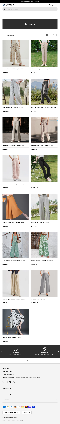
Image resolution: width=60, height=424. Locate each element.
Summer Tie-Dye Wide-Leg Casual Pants (13, 69)
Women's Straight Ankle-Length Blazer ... (42, 69)
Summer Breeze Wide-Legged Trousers (42, 145)
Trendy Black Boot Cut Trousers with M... (42, 184)
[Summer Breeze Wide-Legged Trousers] (44, 130)
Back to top (30, 360)
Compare (41, 35)
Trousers (8, 14)
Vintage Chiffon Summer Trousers (11, 337)
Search (3, 420)
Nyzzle (7, 417)
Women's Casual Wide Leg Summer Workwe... (44, 107)
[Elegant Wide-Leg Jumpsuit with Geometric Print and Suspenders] (15, 245)
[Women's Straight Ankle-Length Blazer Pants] (44, 53)
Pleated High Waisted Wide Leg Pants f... (13, 299)
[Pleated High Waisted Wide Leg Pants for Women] (15, 283)
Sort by (4, 35)
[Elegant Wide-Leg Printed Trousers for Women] (44, 245)
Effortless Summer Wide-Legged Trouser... (14, 145)
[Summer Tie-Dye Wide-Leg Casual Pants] (15, 53)
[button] (53, 5)
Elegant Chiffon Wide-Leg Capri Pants (13, 222)
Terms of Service (11, 420)
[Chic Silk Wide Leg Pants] (44, 283)
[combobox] (30, 9)
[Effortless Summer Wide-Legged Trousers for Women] (15, 130)
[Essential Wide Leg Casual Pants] (44, 207)
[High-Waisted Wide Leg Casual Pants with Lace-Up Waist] (15, 92)
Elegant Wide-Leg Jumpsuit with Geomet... (14, 260)
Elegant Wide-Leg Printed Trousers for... (42, 260)
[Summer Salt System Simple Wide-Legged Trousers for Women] (15, 168)
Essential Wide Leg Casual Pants (40, 222)
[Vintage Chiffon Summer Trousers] (15, 322)
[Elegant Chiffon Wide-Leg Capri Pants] (15, 207)
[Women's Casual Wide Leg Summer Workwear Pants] (44, 92)
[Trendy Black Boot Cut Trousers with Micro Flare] (44, 168)
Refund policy (20, 420)
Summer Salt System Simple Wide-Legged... (14, 184)
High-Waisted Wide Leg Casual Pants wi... (14, 107)
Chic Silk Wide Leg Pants (38, 299)
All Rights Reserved (13, 417)
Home (3, 14)
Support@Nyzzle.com (8, 374)
